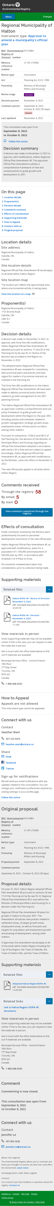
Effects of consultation (16, 213)
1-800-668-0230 (14, 683)
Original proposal (13, 230)
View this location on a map (17, 294)
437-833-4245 (13, 1141)
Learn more (22, 1167)
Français (47, 16)
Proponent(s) (11, 201)
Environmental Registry (16, 8)
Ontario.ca (6, 1194)
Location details (12, 197)
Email (8, 756)
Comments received (15, 209)
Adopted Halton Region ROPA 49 (29, 983)
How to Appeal (12, 222)
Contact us (14, 1185)
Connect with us (13, 226)
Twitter (10, 768)
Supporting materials (15, 217)
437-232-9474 (13, 738)
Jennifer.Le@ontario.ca (18, 1146)
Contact (16, 1194)
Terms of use (7, 1198)
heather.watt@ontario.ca (20, 744)
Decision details (12, 205)
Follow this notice (18, 141)
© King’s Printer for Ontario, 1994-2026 (27, 1202)
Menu (9, 16)
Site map (25, 1194)
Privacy (34, 1194)
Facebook (11, 762)
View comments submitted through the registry (27, 512)
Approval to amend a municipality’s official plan (24, 40)
